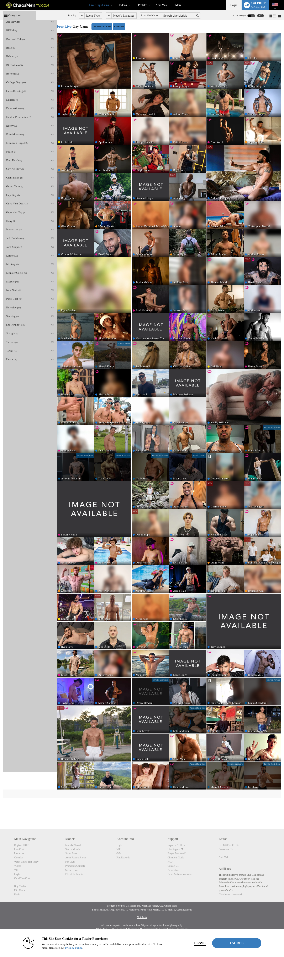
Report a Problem (176, 845)
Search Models (72, 849)
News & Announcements (180, 874)
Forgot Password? (177, 853)
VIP (16, 870)
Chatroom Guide (176, 857)
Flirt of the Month (74, 874)
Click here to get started (230, 894)
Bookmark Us (226, 849)
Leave (200, 943)
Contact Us (173, 865)
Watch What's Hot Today (26, 861)
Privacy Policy (73, 947)
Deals (17, 894)
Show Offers (71, 870)
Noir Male (162, 5)
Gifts (118, 853)
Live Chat (19, 849)
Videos (123, 5)
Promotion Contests (75, 865)
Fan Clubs (70, 861)
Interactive (19, 853)
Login (233, 5)
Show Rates (71, 853)
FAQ (170, 861)
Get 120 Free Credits (229, 845)
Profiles (142, 5)
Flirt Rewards (123, 857)
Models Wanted (73, 845)
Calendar (18, 857)
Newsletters (173, 870)
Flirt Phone (19, 890)
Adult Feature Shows (75, 857)
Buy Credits (20, 886)
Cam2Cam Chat (22, 878)
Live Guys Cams (99, 5)
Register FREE (21, 845)
